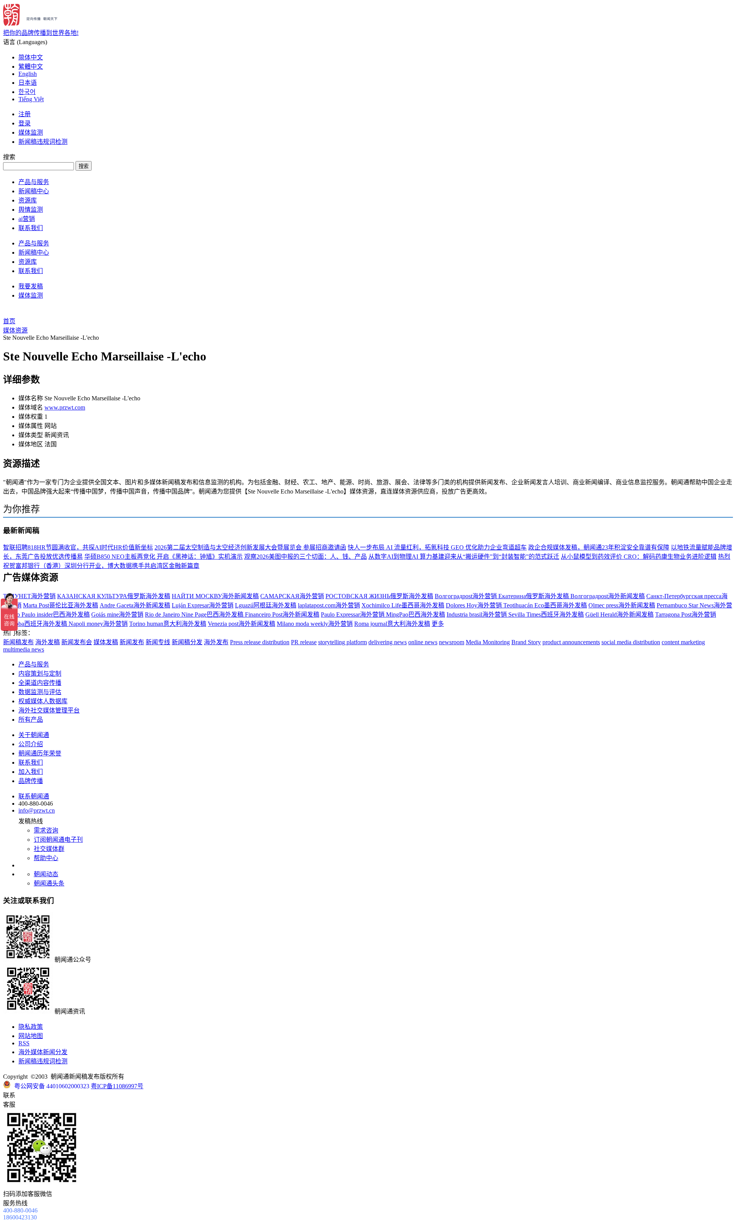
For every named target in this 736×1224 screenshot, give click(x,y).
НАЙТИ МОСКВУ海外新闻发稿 (215, 596)
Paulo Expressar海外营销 (353, 614)
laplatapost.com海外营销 (329, 605)
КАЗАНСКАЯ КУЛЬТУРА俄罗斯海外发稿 (113, 596)
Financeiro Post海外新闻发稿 (282, 614)
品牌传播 (30, 781)
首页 (9, 321)
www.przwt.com (64, 407)
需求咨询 (46, 830)
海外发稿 (47, 642)
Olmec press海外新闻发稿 (621, 605)
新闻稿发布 (18, 642)
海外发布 (216, 642)
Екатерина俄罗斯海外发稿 (534, 596)
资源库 (27, 200)
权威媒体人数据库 (42, 701)
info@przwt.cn (36, 810)
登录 (24, 123)
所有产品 (30, 719)
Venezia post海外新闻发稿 (241, 623)
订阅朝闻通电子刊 (58, 839)
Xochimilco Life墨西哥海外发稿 (402, 605)
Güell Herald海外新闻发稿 (619, 614)
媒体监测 (30, 132)
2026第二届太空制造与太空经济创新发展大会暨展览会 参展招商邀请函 (250, 547)
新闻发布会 (76, 642)
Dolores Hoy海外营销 (474, 605)
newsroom (451, 642)
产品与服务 (33, 182)
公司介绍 (30, 744)
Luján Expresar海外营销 (202, 605)
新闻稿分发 (187, 642)
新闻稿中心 (33, 191)
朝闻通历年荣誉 (39, 753)
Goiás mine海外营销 (117, 614)
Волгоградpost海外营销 (466, 596)
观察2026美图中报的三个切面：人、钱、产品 (305, 556)
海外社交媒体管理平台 (49, 710)
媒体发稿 (106, 642)
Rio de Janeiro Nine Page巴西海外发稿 (195, 614)
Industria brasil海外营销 (477, 614)
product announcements (571, 642)
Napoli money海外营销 (98, 623)
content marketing (683, 642)
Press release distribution (259, 642)
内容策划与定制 (39, 673)
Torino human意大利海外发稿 (167, 623)
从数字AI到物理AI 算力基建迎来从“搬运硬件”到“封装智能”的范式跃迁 (463, 556)
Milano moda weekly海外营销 (315, 623)
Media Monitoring (488, 642)
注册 (24, 114)
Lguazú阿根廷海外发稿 (265, 605)
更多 (438, 623)
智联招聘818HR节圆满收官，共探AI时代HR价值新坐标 (78, 547)
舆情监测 (30, 209)
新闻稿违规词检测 (42, 141)
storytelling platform (342, 642)
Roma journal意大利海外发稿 (392, 623)
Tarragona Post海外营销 (685, 614)
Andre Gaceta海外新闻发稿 (135, 605)
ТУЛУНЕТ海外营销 (29, 596)
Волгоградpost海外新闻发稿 (607, 596)
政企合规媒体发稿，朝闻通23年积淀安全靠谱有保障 (598, 547)
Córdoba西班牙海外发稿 (36, 623)
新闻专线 (158, 642)
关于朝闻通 (33, 735)
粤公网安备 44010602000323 (52, 1086)
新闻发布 (132, 642)
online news (422, 642)
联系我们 (30, 228)
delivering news (387, 642)
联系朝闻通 (33, 796)
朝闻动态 (46, 874)
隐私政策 (30, 1026)
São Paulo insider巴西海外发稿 (50, 614)
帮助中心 (46, 858)
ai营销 (26, 219)
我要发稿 (30, 286)
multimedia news (23, 649)
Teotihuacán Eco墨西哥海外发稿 (545, 605)
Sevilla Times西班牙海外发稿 (546, 614)
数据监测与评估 (39, 692)
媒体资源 (15, 330)
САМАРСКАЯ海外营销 (292, 596)
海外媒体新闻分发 (42, 1052)
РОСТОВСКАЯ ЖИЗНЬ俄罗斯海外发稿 (379, 596)
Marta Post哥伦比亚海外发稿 (60, 605)
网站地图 (30, 1036)
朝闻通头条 (49, 883)
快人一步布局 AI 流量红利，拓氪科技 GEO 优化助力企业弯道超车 (437, 547)
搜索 (84, 166)
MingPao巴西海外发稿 (415, 614)
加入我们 (30, 771)
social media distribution (630, 642)
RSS (24, 1043)
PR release (304, 642)
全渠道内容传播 (39, 682)
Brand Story (526, 642)
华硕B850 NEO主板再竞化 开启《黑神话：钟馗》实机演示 (163, 556)
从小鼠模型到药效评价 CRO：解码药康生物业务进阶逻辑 (638, 556)
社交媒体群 (49, 849)
